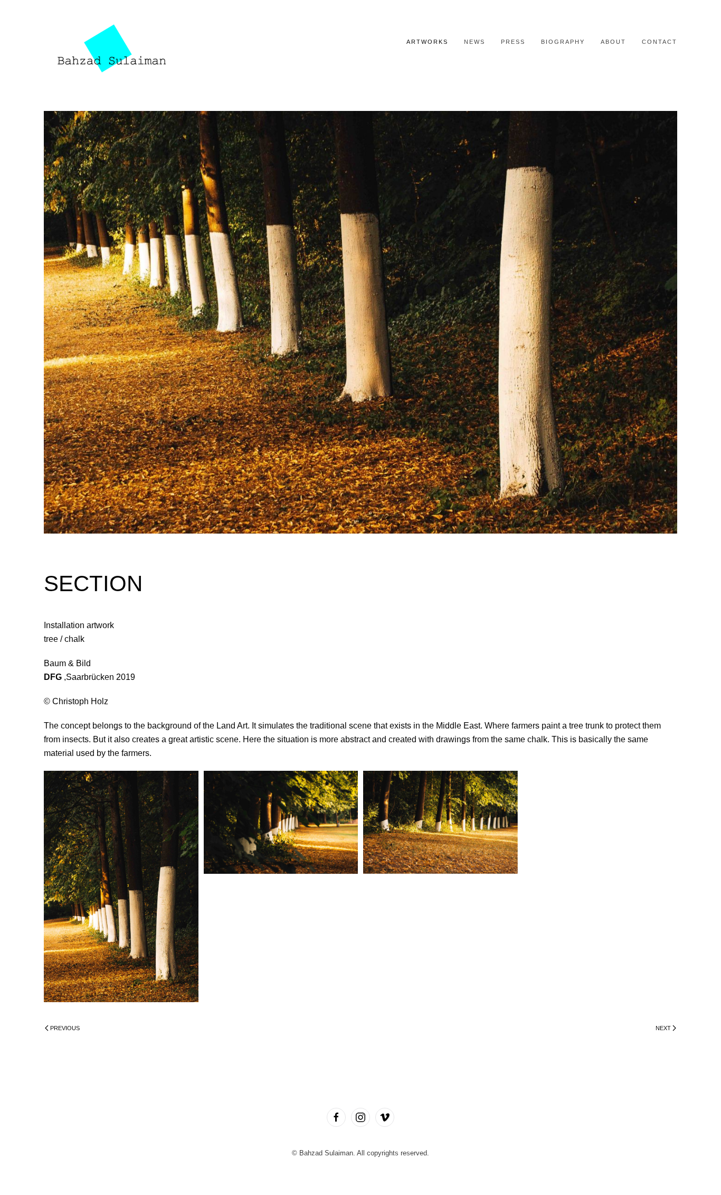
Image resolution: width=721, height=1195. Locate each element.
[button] (121, 887)
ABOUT (613, 42)
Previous (65, 1028)
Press (513, 42)
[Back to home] (110, 42)
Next (663, 1028)
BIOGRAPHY (563, 42)
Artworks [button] (427, 42)
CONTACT (659, 42)
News (474, 42)
